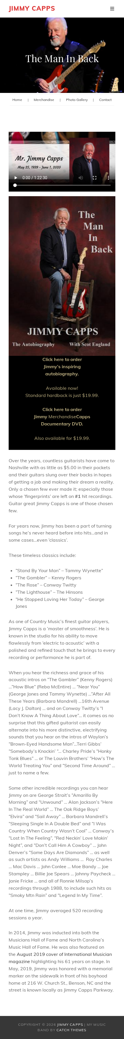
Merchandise (44, 100)
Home (17, 100)
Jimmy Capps (32, 8)
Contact (105, 100)
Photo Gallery (77, 100)
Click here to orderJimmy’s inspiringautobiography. (62, 366)
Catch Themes (71, 1030)
